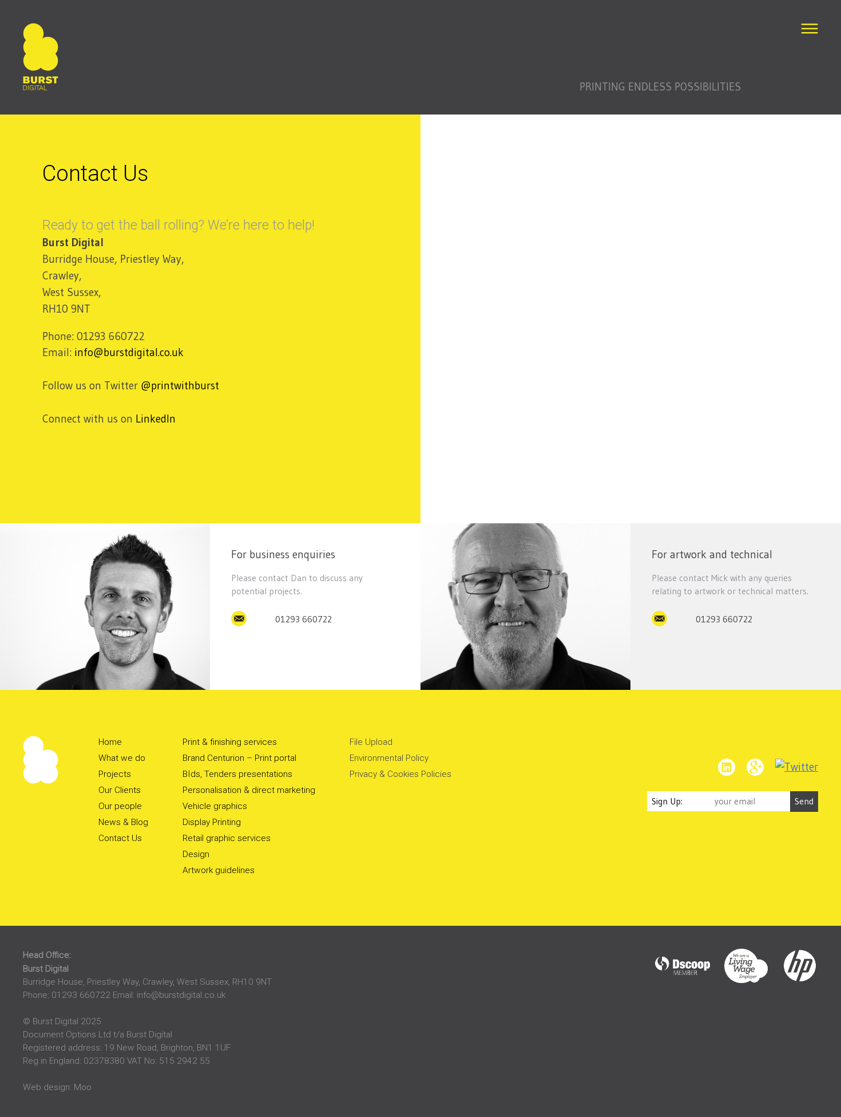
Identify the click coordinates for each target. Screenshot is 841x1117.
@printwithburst (180, 385)
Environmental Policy (389, 758)
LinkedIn (156, 418)
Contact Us (120, 838)
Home (110, 742)
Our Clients (119, 790)
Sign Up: (667, 801)
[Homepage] (40, 59)
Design (196, 854)
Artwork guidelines (219, 870)
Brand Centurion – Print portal (239, 758)
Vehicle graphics (215, 806)
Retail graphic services (227, 838)
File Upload (371, 742)
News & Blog (123, 822)
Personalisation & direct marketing (249, 790)
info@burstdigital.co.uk (129, 352)
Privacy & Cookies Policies (400, 774)
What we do (121, 758)
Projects (114, 774)
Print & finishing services (230, 742)
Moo (83, 1087)
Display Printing (212, 822)
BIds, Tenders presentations (237, 774)
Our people (120, 806)
